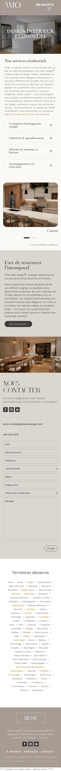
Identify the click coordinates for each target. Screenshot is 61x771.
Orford (26, 636)
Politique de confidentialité (41, 761)
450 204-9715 (45, 5)
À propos (14, 751)
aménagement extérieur (23, 114)
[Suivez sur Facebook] (5, 409)
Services (31, 751)
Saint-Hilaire (17, 670)
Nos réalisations (17, 324)
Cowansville (18, 605)
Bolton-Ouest (28, 590)
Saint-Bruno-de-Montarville (29, 667)
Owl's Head (19, 640)
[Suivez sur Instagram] (11, 409)
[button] (27, 237)
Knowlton (44, 616)
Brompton (29, 593)
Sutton (44, 678)
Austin (30, 582)
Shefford (44, 670)
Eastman (31, 609)
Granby (28, 613)
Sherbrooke (14, 674)
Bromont (16, 593)
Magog (29, 628)
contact (47, 751)
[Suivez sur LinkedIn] (17, 409)
